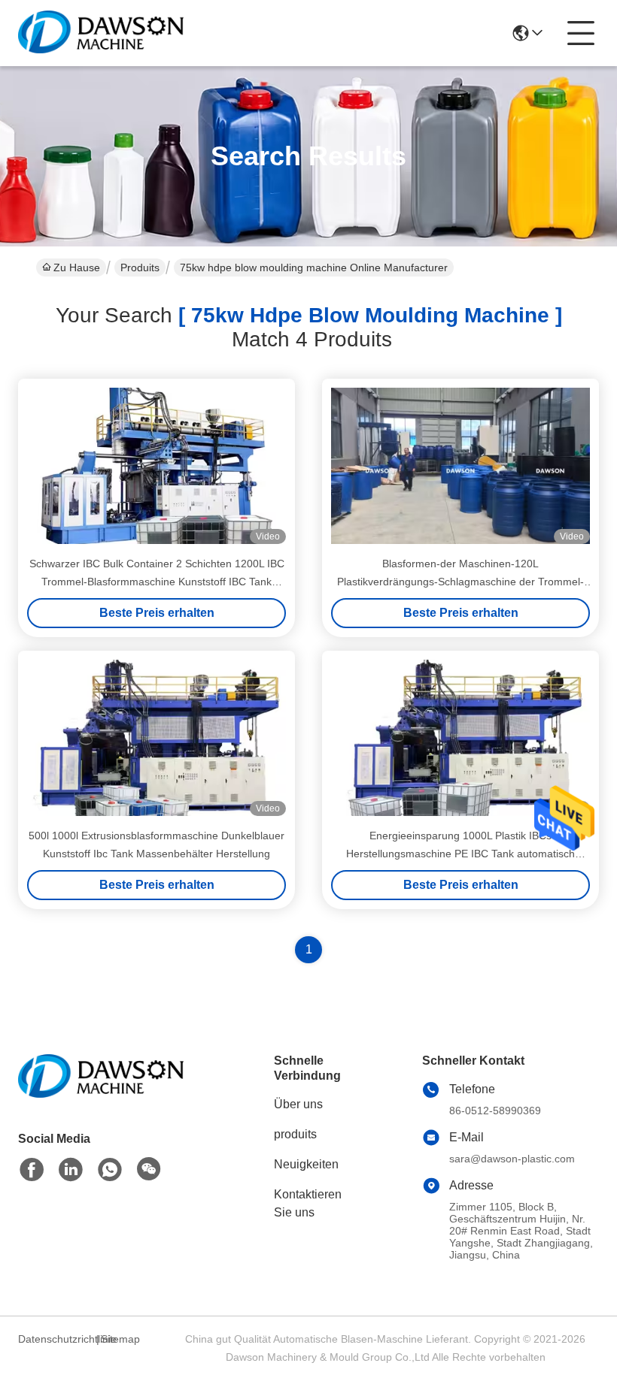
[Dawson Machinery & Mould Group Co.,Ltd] (101, 33)
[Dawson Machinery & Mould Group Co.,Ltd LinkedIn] (70, 1170)
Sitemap (120, 1339)
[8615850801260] (109, 1170)
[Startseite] (101, 1094)
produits (295, 1134)
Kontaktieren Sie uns (308, 1203)
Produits (140, 267)
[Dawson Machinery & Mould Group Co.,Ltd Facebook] (31, 1170)
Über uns (298, 1104)
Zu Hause (76, 267)
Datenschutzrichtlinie (55, 1339)
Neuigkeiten (306, 1164)
